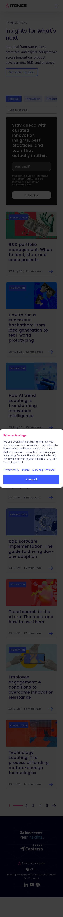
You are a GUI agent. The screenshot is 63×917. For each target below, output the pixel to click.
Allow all (31, 479)
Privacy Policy (11, 469)
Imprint (26, 469)
